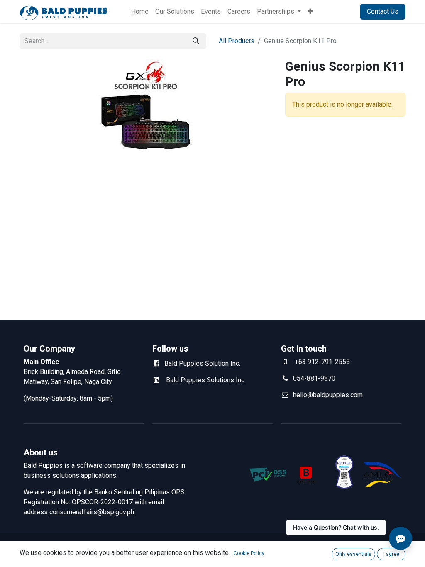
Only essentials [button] (353, 554)
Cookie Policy (249, 553)
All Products (236, 41)
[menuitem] (140, 11)
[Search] (196, 41)
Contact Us (382, 11)
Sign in (339, 11)
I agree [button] (391, 554)
